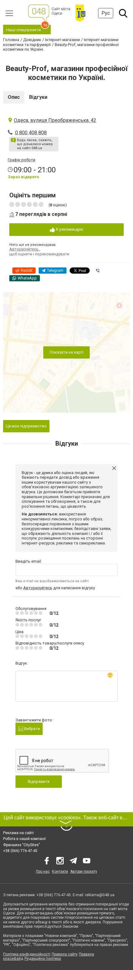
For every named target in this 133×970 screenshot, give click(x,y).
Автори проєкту (83, 871)
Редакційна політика (42, 958)
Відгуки (38, 97)
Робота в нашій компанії (24, 839)
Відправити (38, 781)
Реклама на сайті (18, 833)
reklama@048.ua (99, 895)
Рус (105, 13)
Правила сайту (65, 954)
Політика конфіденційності (26, 954)
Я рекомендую (69, 229)
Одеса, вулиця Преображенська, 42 (55, 120)
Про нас (43, 871)
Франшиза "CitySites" (21, 845)
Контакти (60, 871)
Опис (14, 97)
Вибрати (31, 728)
